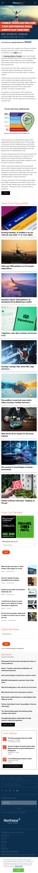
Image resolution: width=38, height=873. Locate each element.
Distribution (12, 34)
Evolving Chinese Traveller (13, 56)
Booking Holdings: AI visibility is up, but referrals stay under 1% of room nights (17, 233)
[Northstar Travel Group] (12, 820)
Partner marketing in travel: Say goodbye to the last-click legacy (19, 705)
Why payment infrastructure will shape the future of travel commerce (18, 662)
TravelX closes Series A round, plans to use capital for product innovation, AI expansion (11, 603)
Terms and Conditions (11, 648)
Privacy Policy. (20, 648)
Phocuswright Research (14, 778)
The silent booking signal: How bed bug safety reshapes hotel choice (16, 712)
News (3, 34)
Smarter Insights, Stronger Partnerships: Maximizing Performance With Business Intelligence (21, 748)
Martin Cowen (9, 37)
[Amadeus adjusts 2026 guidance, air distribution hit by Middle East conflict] (19, 285)
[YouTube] (17, 791)
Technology (23, 34)
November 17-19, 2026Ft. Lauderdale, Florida (14, 740)
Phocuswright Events (13, 785)
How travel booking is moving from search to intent (18, 675)
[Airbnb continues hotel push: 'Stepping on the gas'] (19, 486)
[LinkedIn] (6, 791)
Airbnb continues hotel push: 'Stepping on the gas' (18, 502)
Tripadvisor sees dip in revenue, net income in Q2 (19, 334)
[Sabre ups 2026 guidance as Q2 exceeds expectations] (19, 252)
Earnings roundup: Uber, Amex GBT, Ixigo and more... (17, 368)
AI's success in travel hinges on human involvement (17, 468)
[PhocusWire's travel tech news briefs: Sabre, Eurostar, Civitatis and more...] (19, 386)
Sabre (16, 53)
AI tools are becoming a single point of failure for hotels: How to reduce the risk (13, 615)
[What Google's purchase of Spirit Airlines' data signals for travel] (31, 569)
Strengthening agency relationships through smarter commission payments (16, 719)
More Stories (8, 724)
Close (18, 870)
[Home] (19, 2)
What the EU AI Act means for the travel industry (17, 435)
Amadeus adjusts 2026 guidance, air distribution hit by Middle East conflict (16, 301)
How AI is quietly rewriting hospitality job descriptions (10, 579)
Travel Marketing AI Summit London (20, 759)
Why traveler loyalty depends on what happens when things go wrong (18, 698)
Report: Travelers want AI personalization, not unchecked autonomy (16, 669)
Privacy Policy (22, 812)
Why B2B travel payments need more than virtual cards (17, 681)
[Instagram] (10, 791)
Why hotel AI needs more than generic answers (17, 692)
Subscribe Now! (8, 798)
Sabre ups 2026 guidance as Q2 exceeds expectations (17, 267)
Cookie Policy (19, 866)
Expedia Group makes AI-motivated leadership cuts (13, 591)
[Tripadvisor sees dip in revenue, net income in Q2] (19, 319)
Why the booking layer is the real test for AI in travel (18, 687)
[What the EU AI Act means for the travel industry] (19, 419)
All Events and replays (12, 766)
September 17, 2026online (13, 753)
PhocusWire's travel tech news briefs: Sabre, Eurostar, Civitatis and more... (16, 401)
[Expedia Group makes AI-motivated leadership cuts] (31, 593)
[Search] (35, 2)
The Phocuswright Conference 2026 (20, 738)
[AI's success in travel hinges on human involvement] (19, 453)
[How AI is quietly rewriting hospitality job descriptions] (31, 581)
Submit (19, 808)
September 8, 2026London (13, 761)
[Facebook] (2, 791)
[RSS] (13, 791)
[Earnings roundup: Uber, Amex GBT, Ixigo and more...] (19, 352)
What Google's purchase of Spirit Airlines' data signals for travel (12, 567)
